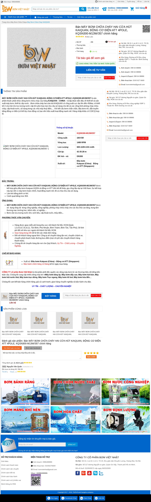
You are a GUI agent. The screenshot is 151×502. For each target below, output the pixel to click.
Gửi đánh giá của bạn (12, 348)
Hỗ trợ (139, 1)
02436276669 (50, 466)
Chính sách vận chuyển (10, 469)
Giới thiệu (121, 1)
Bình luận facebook (33, 348)
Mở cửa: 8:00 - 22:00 (118, 9)
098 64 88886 (136, 68)
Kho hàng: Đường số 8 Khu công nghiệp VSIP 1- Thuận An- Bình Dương (133, 59)
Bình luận (89, 37)
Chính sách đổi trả (8, 473)
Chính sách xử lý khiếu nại (11, 480)
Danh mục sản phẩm (16, 17)
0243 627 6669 (138, 80)
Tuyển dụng (131, 1)
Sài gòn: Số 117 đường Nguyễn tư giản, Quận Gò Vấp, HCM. (133, 52)
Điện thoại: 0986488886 (11, 2)
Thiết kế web (77, 492)
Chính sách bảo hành (9, 476)
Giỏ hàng (140, 8)
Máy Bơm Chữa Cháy (18, 22)
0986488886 (47, 462)
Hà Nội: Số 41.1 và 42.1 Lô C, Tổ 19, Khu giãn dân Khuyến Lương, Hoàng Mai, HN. (134, 45)
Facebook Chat (70, 498)
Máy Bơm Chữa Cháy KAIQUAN (38, 22)
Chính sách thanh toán (9, 465)
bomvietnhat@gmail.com (135, 84)
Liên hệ (146, 1)
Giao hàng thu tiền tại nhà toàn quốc (97, 64)
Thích (12, 372)
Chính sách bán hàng (105, 1)
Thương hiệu (58, 17)
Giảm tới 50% (93, 9)
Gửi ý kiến (91, 357)
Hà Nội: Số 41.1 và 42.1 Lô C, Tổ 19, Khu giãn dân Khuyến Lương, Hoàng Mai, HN (127, 92)
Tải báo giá (112, 41)
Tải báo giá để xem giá (90, 58)
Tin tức (69, 17)
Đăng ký (71, 445)
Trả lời (4, 372)
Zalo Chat (87, 498)
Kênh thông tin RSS (8, 484)
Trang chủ (5, 22)
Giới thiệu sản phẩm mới (86, 17)
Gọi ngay (54, 498)
